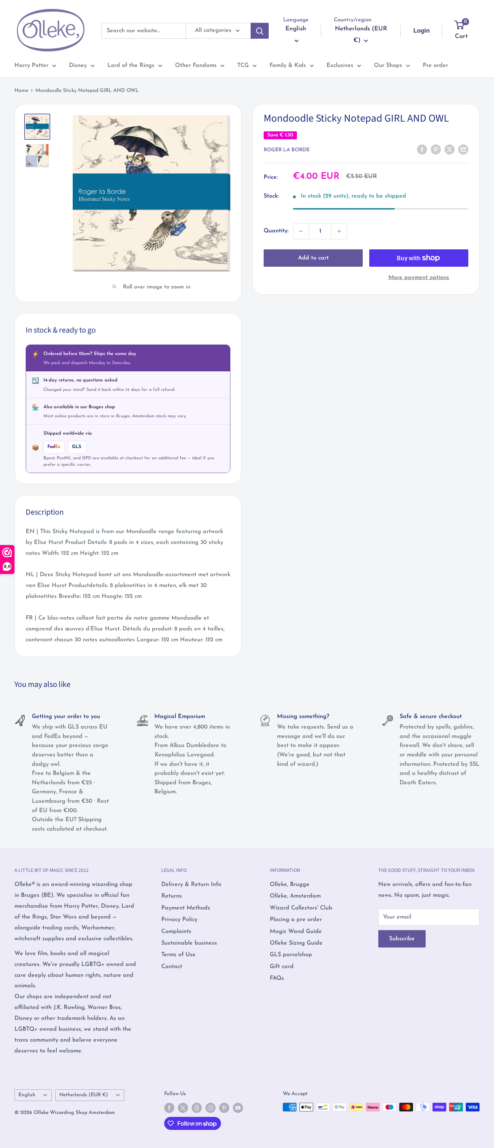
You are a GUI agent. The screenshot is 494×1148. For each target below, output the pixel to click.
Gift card (282, 967)
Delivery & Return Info (191, 884)
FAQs (277, 978)
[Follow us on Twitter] (183, 1108)
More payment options (418, 277)
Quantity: (276, 231)
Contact (171, 967)
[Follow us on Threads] (197, 1108)
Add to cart (313, 258)
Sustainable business (189, 943)
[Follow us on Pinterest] (224, 1108)
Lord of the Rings (130, 65)
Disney (78, 65)
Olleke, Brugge (290, 884)
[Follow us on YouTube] (238, 1108)
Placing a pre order (296, 920)
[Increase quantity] (339, 231)
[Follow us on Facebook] (169, 1108)
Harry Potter (31, 65)
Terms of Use (178, 955)
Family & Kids (287, 65)
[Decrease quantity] (300, 231)
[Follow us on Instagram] (210, 1108)
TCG (243, 65)
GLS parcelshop (291, 955)
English (26, 1095)
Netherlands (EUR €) (83, 1095)
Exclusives (340, 65)
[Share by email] (463, 149)
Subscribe (402, 939)
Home (21, 90)
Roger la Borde (287, 150)
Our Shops (388, 65)
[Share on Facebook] (422, 149)
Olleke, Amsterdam (295, 896)
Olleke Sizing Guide (296, 943)
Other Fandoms (196, 65)
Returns (171, 896)
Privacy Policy (179, 920)
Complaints (176, 931)
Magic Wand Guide (296, 931)
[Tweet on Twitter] (449, 149)
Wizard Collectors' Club (301, 908)
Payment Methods (185, 908)
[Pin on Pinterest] (436, 149)
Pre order (435, 65)
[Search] (260, 31)
